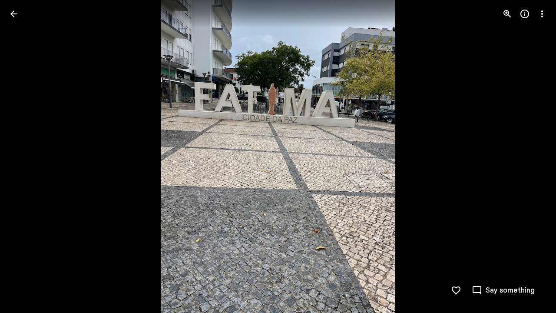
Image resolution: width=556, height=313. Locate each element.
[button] (24, 156)
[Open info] (524, 14)
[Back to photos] (13, 13)
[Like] (456, 290)
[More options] (542, 14)
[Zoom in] (507, 14)
